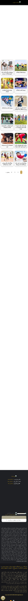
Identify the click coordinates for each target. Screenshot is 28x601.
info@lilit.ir (10, 479)
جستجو (13, 517)
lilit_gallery (10, 481)
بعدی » (7, 172)
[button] (5, 2)
